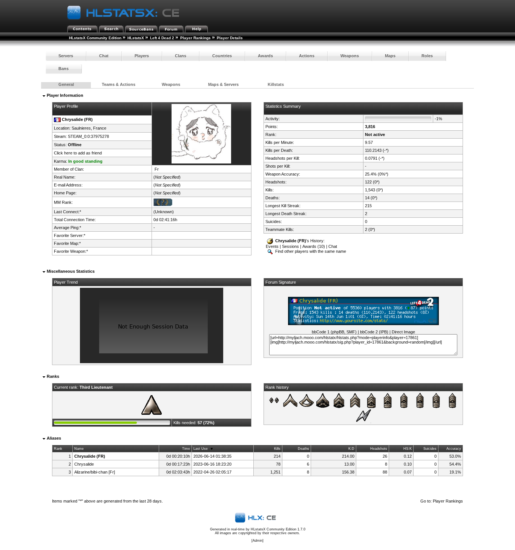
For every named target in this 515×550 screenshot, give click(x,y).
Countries (222, 55)
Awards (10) (313, 246)
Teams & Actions (118, 84)
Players (142, 55)
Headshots (378, 449)
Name (79, 449)
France (99, 128)
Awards (265, 55)
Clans (180, 55)
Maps (390, 55)
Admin (257, 540)
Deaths (303, 449)
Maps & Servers (223, 84)
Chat (104, 55)
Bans (63, 68)
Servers (65, 55)
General (66, 84)
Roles (427, 55)
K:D (351, 449)
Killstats (276, 84)
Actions (306, 55)
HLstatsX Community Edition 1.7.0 (278, 529)
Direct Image (403, 332)
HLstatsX (135, 38)
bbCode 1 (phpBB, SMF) (334, 332)
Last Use (200, 449)
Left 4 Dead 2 (162, 38)
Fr (157, 169)
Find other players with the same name (310, 251)
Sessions (290, 246)
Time (186, 449)
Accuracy (453, 449)
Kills (277, 449)
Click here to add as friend (78, 153)
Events (272, 246)
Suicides (430, 449)
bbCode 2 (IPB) (374, 332)
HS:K (407, 449)
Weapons (349, 55)
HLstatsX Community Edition (95, 38)
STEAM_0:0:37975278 (88, 136)
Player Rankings (195, 38)
